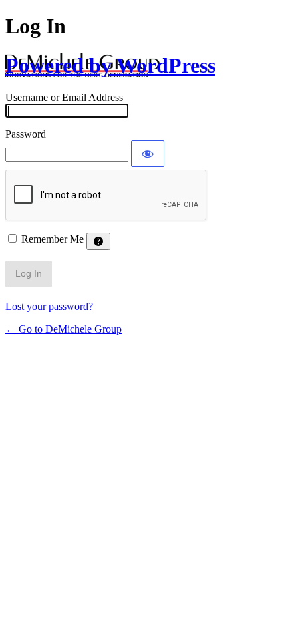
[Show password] (147, 153)
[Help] (98, 241)
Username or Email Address (64, 97)
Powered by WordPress (110, 65)
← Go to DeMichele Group (63, 329)
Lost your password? (49, 306)
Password (25, 134)
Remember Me (52, 239)
